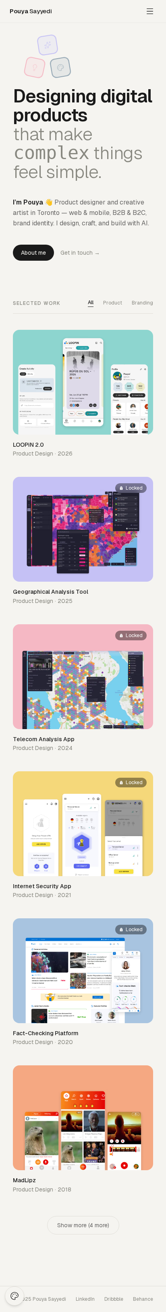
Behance (143, 1299)
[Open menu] (149, 11)
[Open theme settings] (14, 1296)
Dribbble (113, 1299)
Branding (142, 303)
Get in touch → (80, 252)
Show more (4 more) (83, 1225)
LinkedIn (85, 1299)
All (90, 302)
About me (33, 252)
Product (112, 303)
